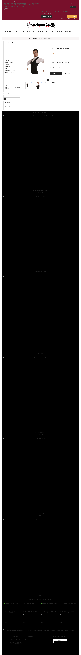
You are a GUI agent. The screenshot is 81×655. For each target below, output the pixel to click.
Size (51, 60)
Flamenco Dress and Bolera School (12, 77)
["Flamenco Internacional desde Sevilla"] (49, 606)
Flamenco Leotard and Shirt (11, 73)
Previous (27, 85)
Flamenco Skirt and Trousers (11, 75)
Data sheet (53, 78)
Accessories (7, 66)
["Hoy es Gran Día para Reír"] (31, 617)
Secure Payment (7, 107)
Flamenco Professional (9, 72)
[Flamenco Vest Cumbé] (33, 82)
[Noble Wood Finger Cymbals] (40, 232)
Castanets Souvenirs (9, 58)
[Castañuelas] (40, 25)
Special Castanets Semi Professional (12, 46)
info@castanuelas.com (17, 643)
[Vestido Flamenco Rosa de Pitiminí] (40, 393)
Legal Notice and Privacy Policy (10, 103)
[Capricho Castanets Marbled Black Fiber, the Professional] (40, 151)
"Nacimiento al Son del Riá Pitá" (49, 623)
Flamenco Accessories (9, 79)
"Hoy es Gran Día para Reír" (31, 622)
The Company (7, 102)
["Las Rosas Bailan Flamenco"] (31, 606)
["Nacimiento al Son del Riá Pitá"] (49, 617)
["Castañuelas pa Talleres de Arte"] (12, 617)
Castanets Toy (8, 64)
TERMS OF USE (7, 106)
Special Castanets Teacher (10, 42)
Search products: (7, 93)
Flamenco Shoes (8, 81)
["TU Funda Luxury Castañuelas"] (12, 606)
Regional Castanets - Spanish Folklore (12, 50)
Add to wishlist (67, 73)
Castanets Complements (10, 70)
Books (6, 68)
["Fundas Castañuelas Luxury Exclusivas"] (68, 617)
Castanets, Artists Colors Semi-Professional (40, 593)
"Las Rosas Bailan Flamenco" (32, 611)
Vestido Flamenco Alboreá (40, 351)
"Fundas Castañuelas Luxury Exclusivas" (69, 623)
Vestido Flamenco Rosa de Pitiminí (40, 432)
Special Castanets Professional (11, 44)
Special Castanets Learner (10, 48)
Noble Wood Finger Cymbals (40, 271)
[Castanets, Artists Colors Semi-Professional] (40, 555)
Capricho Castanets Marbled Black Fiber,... (40, 190)
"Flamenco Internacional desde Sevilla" (50, 612)
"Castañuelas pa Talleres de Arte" (14, 623)
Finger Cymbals (8, 60)
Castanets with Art (40, 513)
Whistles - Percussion (9, 62)
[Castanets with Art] (40, 474)
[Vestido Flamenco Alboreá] (40, 313)
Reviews (52, 82)
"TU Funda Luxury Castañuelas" (10, 612)
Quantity (52, 67)
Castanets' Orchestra (9, 52)
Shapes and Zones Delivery (9, 105)
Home (30, 38)
